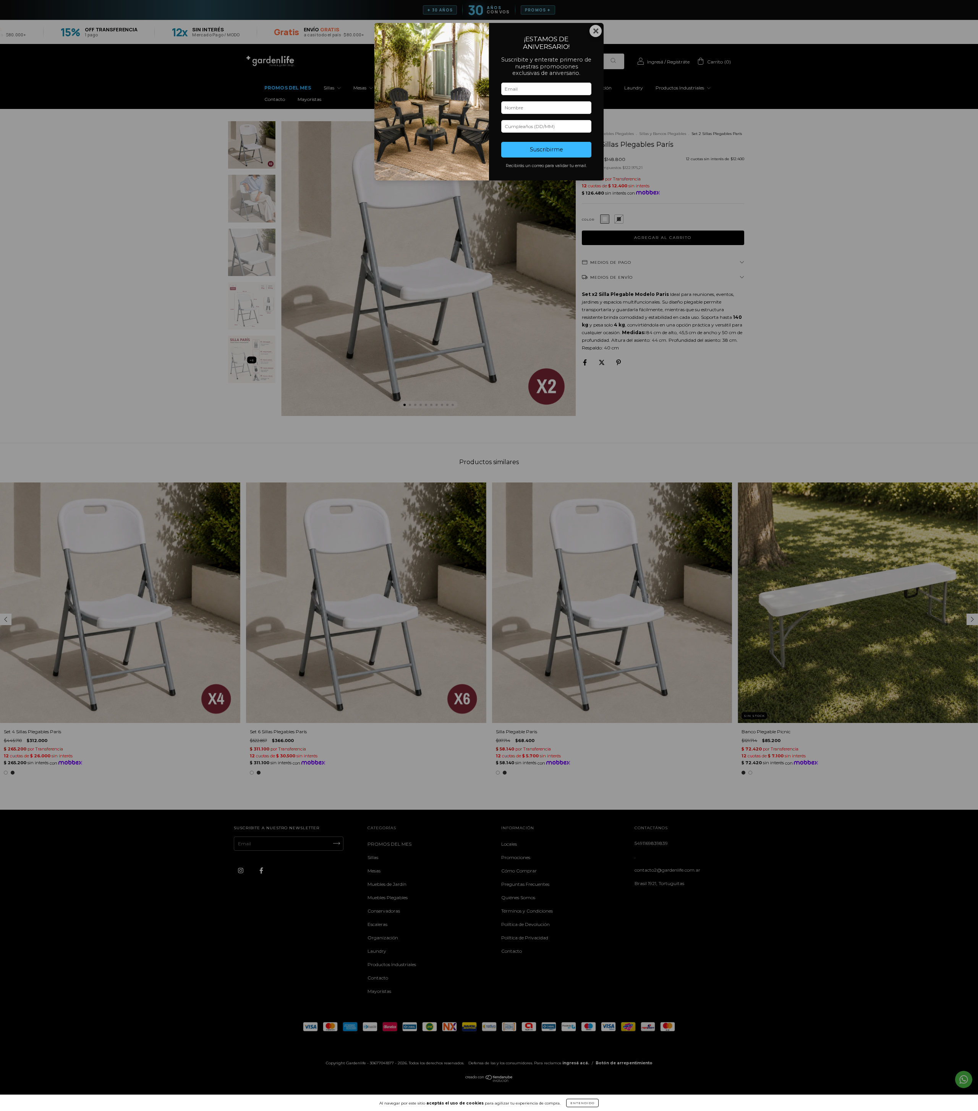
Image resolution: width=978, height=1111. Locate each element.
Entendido (582, 1103)
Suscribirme (546, 149)
